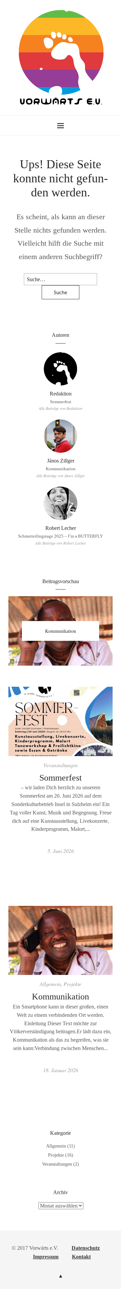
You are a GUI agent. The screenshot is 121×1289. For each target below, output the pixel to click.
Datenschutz (86, 1248)
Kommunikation (61, 469)
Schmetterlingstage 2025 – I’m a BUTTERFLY (60, 536)
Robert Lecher (60, 528)
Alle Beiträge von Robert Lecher (60, 543)
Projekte (72, 983)
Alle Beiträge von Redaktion (60, 408)
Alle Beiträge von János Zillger (60, 475)
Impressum (45, 1257)
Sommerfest (60, 402)
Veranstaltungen (60, 765)
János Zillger (60, 461)
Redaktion (61, 393)
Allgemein (50, 983)
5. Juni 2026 (60, 850)
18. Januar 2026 (60, 1069)
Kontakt (81, 1257)
